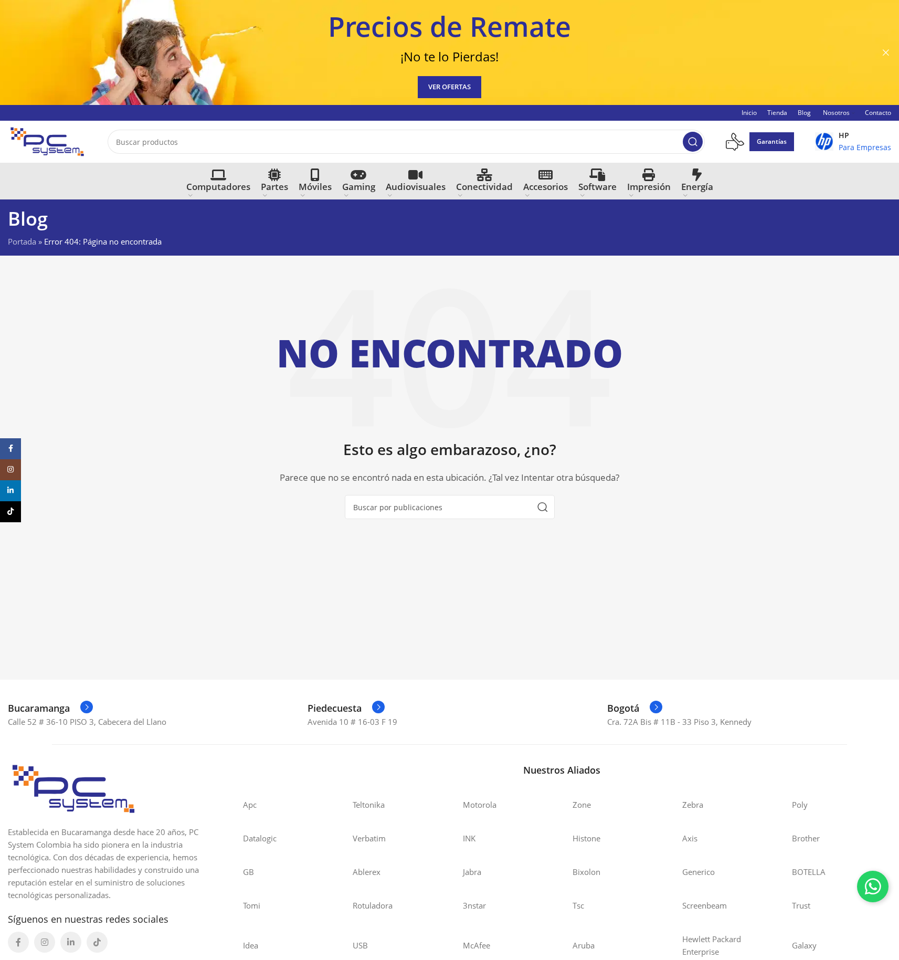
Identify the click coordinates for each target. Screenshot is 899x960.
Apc (250, 804)
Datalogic (260, 838)
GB (248, 872)
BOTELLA (809, 872)
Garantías (772, 141)
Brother (806, 838)
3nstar (474, 905)
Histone (586, 838)
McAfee (476, 945)
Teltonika (369, 804)
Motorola (479, 804)
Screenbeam (704, 905)
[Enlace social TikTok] (97, 942)
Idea (250, 945)
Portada (22, 241)
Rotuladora (373, 905)
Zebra (692, 804)
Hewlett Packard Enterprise (711, 945)
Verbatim (369, 838)
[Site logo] (47, 140)
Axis (689, 838)
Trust (801, 905)
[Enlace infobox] (853, 141)
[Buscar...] (693, 142)
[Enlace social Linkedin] (70, 942)
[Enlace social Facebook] (18, 942)
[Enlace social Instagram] (44, 942)
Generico (698, 872)
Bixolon (586, 872)
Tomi (251, 905)
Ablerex (366, 872)
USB (360, 945)
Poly (800, 804)
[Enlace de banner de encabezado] (449, 52)
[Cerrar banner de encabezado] (886, 52)
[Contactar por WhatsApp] (873, 886)
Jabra (472, 872)
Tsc (578, 905)
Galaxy (804, 945)
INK (469, 838)
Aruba (584, 945)
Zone (582, 804)
